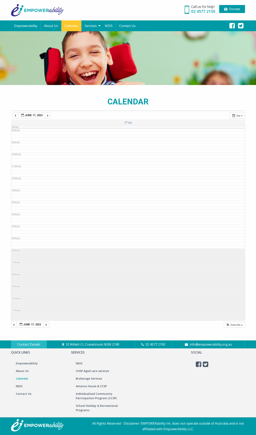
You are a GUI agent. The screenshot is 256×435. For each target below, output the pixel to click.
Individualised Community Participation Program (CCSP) (96, 396)
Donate (234, 9)
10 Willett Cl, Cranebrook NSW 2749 (92, 344)
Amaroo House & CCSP (91, 386)
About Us (51, 26)
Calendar (71, 26)
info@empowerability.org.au (211, 344)
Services (91, 26)
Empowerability (25, 26)
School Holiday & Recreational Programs (97, 408)
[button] (234, 324)
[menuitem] (26, 25)
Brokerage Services (89, 378)
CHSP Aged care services (92, 371)
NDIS (109, 26)
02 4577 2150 (155, 344)
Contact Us (127, 26)
